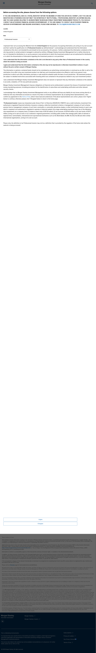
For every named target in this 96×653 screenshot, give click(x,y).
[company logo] (44, 3)
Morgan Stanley (29, 616)
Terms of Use (26, 97)
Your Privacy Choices (69, 639)
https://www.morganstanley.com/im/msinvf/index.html (16, 547)
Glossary (12, 565)
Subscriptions (67, 633)
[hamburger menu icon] (4, 3)
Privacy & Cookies (69, 636)
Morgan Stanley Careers (31, 619)
